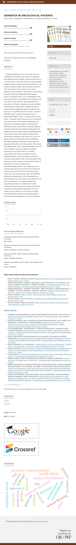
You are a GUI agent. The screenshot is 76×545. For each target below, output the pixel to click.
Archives (13, 10)
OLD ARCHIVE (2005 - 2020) (26, 10)
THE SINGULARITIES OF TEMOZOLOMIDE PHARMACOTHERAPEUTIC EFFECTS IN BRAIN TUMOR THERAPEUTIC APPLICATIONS (39, 339)
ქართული (7, 404)
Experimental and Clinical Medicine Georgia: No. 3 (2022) (45, 346)
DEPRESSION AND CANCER (44, 279)
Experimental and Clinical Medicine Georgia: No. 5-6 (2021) (27, 326)
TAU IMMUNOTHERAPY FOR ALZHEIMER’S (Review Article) (39, 315)
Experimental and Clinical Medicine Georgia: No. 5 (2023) (34, 356)
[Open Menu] (4, 2)
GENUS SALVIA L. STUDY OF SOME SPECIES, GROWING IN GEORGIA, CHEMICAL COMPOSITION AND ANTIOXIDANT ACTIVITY (39, 331)
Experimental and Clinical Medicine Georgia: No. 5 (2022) (41, 287)
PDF (51, 46)
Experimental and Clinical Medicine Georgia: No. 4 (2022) (51, 380)
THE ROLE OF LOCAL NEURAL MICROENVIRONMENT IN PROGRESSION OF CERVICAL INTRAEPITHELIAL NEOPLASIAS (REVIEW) (39, 349)
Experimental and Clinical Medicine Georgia (25, 2)
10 (17, 384)
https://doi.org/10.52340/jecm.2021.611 (20, 53)
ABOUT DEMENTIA (27, 299)
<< (5, 384)
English (6, 401)
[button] (52, 140)
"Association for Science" (40, 521)
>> (20, 384)
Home (6, 10)
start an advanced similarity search (25, 389)
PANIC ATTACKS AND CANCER (45, 303)
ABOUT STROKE (26, 295)
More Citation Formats (58, 91)
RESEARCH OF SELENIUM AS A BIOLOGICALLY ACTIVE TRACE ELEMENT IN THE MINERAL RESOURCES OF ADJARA (36, 323)
